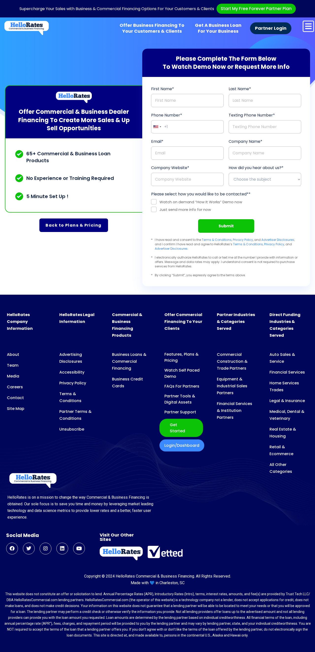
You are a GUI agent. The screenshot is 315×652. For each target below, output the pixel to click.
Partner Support (180, 412)
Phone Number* (166, 115)
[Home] (26, 28)
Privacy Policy (243, 240)
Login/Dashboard (181, 445)
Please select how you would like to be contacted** (201, 194)
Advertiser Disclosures (277, 240)
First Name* (162, 89)
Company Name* (245, 141)
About (13, 354)
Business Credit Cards (127, 382)
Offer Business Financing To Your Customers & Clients (152, 28)
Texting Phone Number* (252, 115)
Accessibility (71, 372)
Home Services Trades (284, 386)
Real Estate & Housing (282, 432)
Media (13, 376)
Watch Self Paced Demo (182, 373)
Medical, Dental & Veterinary (286, 415)
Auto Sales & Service (282, 358)
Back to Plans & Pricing (73, 225)
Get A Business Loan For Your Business (218, 28)
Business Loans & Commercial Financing (129, 361)
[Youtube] (79, 548)
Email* (157, 141)
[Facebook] (12, 548)
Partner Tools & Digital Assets (179, 399)
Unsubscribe (71, 429)
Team (12, 365)
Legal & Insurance (287, 401)
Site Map (15, 408)
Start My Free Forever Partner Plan (256, 9)
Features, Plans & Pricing (181, 357)
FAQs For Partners (181, 386)
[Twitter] (29, 548)
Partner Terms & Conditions (75, 415)
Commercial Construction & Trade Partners (232, 361)
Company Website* (170, 168)
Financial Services (287, 372)
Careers (15, 387)
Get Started (177, 428)
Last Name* (240, 89)
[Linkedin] (62, 548)
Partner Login (270, 28)
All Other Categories (280, 468)
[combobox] (157, 126)
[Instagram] (45, 548)
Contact (15, 398)
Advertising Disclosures (70, 358)
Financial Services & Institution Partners (234, 410)
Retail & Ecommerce (281, 450)
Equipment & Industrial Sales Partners (232, 386)
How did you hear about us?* (256, 168)
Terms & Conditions (217, 240)
